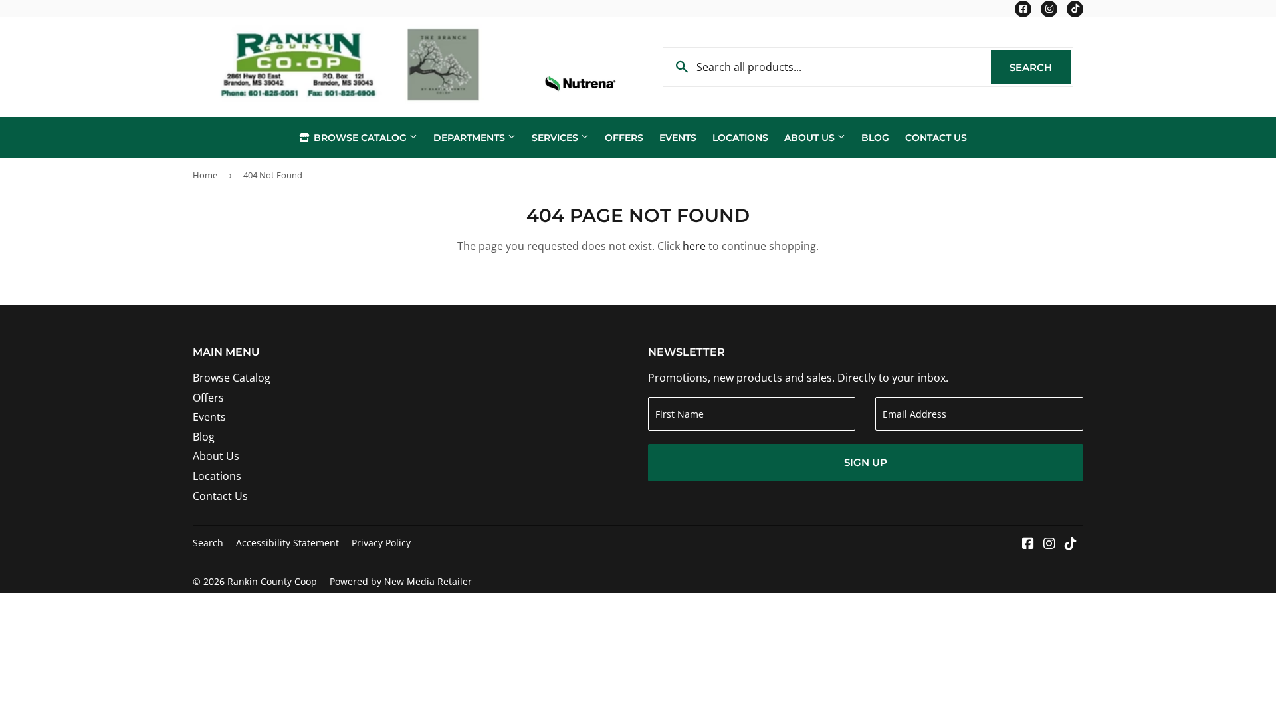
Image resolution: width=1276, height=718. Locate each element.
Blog (875, 137)
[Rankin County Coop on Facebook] (1028, 544)
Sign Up (865, 462)
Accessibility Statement (287, 543)
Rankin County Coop (272, 581)
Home (205, 175)
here (694, 246)
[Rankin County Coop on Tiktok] (1071, 544)
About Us (810, 137)
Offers (624, 137)
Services (556, 137)
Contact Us (936, 137)
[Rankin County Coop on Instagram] (1049, 544)
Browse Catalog (360, 137)
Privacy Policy (381, 543)
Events (677, 137)
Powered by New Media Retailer (401, 581)
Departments (470, 137)
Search (1040, 67)
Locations (740, 137)
